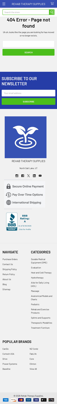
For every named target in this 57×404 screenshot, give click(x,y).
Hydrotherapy (37, 277)
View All (33, 368)
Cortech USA (8, 353)
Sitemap (6, 289)
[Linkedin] (34, 175)
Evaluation (36, 267)
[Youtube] (40, 175)
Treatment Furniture (40, 327)
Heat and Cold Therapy (41, 272)
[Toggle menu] (4, 4)
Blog (4, 284)
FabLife (33, 353)
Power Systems (9, 363)
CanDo (5, 348)
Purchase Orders (10, 259)
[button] (28, 137)
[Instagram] (16, 175)
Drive (4, 358)
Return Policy (8, 274)
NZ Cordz (34, 348)
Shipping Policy (9, 269)
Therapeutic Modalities (41, 322)
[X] (28, 175)
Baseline (6, 368)
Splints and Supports (40, 317)
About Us (6, 279)
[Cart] (53, 4)
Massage (35, 291)
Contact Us (7, 264)
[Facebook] (22, 175)
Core (32, 358)
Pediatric (35, 304)
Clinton (33, 363)
